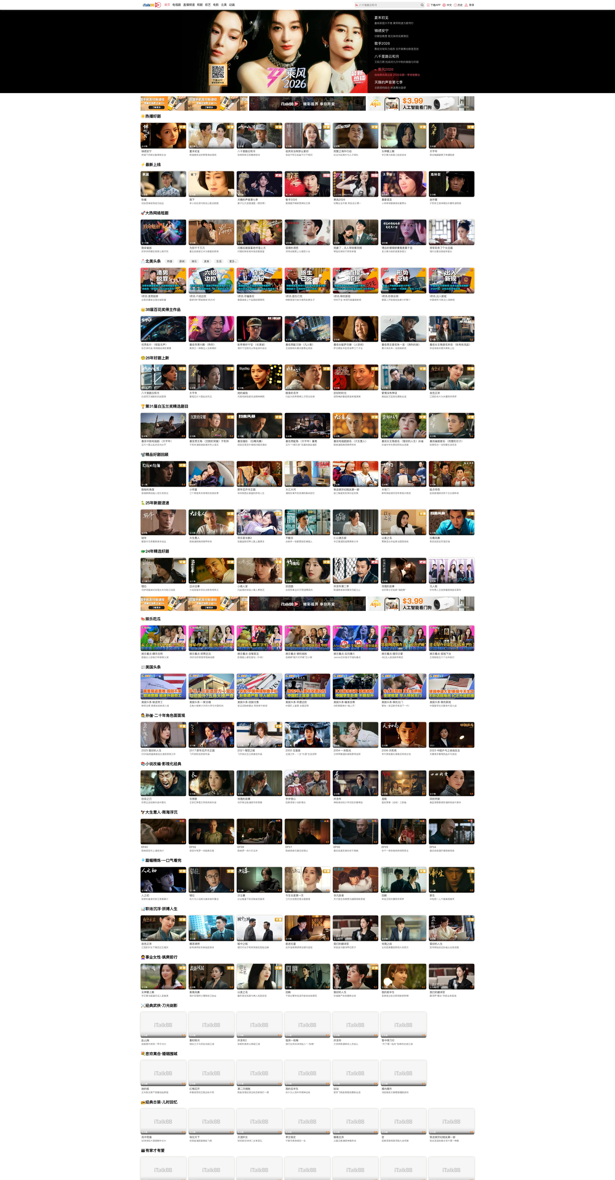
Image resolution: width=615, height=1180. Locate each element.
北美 (224, 5)
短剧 (200, 5)
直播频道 (189, 5)
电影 (216, 5)
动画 (232, 5)
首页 (167, 5)
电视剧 (176, 5)
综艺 (208, 5)
